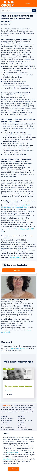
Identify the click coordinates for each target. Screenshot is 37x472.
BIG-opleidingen (7, 420)
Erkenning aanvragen (9, 429)
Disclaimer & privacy (26, 429)
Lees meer (17, 270)
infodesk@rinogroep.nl (17, 348)
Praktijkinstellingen (8, 427)
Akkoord (14, 469)
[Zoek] (34, 10)
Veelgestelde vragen (26, 420)
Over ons (22, 418)
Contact (22, 423)
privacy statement (13, 452)
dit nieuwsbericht (16, 257)
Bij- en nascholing (8, 418)
